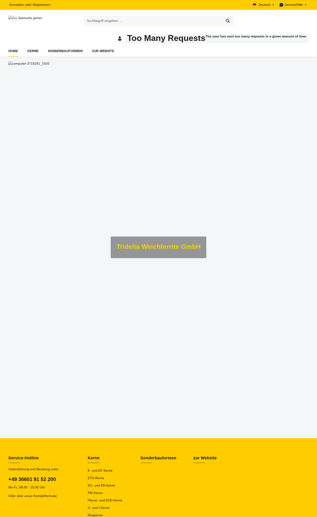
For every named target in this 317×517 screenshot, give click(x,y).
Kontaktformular (45, 496)
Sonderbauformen (158, 458)
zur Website (205, 458)
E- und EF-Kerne (100, 470)
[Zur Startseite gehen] (25, 21)
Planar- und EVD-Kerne (105, 500)
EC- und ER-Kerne (101, 485)
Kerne (94, 458)
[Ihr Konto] (119, 38)
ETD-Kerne (96, 478)
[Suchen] (228, 21)
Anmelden (16, 5)
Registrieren (42, 5)
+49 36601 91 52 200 (32, 479)
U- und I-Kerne (99, 508)
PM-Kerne (95, 493)
